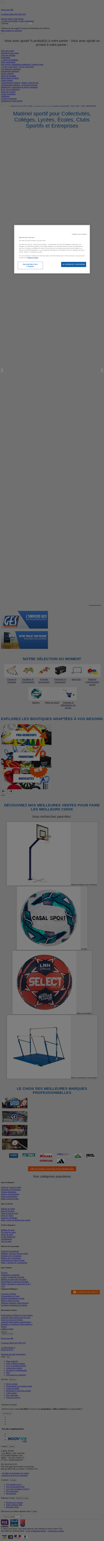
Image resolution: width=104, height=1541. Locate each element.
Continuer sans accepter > (80, 234)
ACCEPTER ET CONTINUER (73, 264)
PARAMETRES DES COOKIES (30, 265)
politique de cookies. (32, 257)
